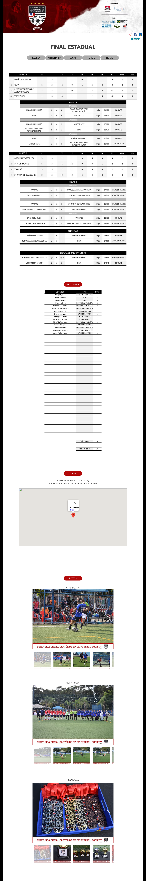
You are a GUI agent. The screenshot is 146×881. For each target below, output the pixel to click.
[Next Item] (108, 619)
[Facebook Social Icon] (135, 34)
